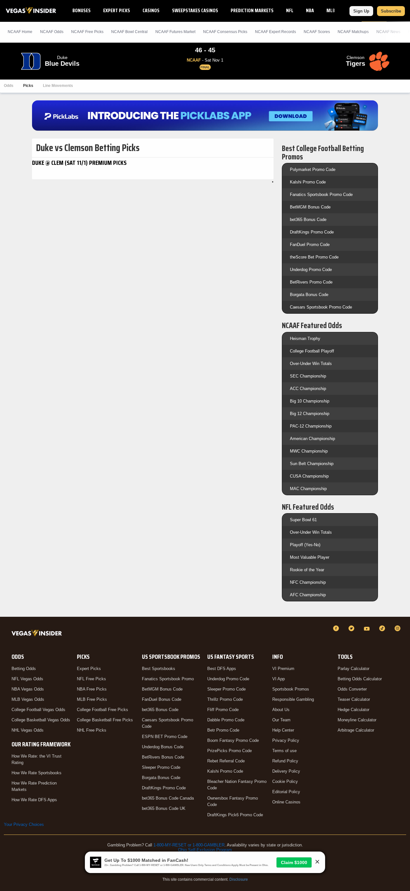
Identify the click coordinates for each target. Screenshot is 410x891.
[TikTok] (383, 628)
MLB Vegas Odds (28, 699)
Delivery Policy (286, 771)
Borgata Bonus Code (309, 294)
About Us (281, 709)
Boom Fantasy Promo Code (233, 740)
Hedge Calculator (353, 709)
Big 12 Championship (309, 413)
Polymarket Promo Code (312, 169)
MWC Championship (309, 451)
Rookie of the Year (307, 569)
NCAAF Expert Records (275, 32)
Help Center (283, 730)
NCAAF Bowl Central (129, 32)
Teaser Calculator (354, 699)
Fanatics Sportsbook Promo (168, 678)
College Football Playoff (312, 351)
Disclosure (238, 879)
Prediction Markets (252, 10)
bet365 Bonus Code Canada (168, 798)
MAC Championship (308, 488)
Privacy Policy (285, 740)
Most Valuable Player (309, 557)
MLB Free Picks (92, 699)
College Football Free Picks (102, 709)
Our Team (281, 719)
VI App (278, 678)
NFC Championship (308, 582)
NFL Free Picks (91, 678)
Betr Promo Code (223, 730)
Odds (8, 85)
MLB (330, 10)
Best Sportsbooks (158, 668)
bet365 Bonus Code (308, 219)
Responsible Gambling (293, 699)
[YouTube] (368, 628)
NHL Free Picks (91, 730)
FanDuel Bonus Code (161, 699)
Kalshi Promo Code (308, 182)
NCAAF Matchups (353, 32)
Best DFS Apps (221, 668)
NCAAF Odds (51, 32)
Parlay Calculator (353, 668)
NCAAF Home (20, 32)
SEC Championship (308, 376)
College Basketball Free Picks (105, 719)
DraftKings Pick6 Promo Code (235, 814)
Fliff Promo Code (223, 709)
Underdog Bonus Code (163, 746)
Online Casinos (286, 802)
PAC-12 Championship (311, 426)
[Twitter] (352, 628)
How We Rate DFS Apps (34, 799)
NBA (310, 10)
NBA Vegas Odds (28, 689)
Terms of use (284, 750)
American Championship (312, 438)
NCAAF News (388, 32)
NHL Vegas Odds (28, 730)
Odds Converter (352, 689)
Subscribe (391, 11)
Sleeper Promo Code (161, 767)
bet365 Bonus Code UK (163, 808)
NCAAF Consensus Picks (225, 32)
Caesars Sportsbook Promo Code (321, 307)
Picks (28, 85)
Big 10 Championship (309, 401)
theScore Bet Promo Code (314, 257)
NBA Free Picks (92, 689)
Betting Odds (24, 668)
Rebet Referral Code (226, 761)
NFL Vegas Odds (27, 678)
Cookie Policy (285, 781)
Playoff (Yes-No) (305, 544)
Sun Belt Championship (311, 463)
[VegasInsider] (38, 634)
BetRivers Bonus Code (163, 757)
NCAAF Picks (87, 32)
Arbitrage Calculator (356, 730)
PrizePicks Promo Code (229, 750)
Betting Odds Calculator (360, 678)
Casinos (151, 10)
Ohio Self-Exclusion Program (205, 849)
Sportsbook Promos (290, 689)
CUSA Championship (309, 476)
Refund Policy (285, 761)
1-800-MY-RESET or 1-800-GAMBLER (189, 845)
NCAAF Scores (317, 32)
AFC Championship (308, 594)
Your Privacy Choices (24, 824)
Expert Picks (116, 10)
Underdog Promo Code (311, 269)
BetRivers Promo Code (311, 282)
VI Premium (283, 668)
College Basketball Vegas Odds (41, 719)
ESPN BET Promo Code (164, 736)
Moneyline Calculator (357, 719)
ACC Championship (308, 388)
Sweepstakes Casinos (195, 10)
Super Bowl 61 (303, 519)
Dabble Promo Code (225, 719)
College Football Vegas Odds (38, 709)
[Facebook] (337, 628)
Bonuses (81, 10)
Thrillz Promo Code (225, 699)
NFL (289, 10)
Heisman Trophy (305, 338)
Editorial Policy (286, 791)
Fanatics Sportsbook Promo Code (321, 194)
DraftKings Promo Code (312, 232)
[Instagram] (398, 628)
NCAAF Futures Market (175, 32)
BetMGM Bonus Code (310, 207)
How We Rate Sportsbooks (37, 772)
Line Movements (58, 85)
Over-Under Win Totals (311, 363)
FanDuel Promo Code (310, 244)
